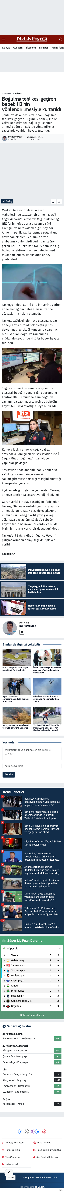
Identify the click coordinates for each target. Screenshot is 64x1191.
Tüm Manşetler (12, 1157)
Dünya (6, 47)
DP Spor (43, 47)
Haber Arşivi (12, 1164)
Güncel (18, 93)
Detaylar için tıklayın (32, 1015)
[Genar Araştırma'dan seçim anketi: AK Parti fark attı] (17, 657)
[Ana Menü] (3, 39)
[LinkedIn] (37, 1131)
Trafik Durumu (12, 1150)
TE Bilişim (40, 1186)
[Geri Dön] (8, 1173)
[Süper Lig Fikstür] (60, 1026)
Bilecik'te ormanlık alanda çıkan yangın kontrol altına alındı (46, 699)
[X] (26, 1131)
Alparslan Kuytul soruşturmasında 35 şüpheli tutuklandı (16, 699)
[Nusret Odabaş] (10, 627)
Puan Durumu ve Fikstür (49, 1150)
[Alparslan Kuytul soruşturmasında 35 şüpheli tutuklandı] (17, 686)
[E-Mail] (21, 632)
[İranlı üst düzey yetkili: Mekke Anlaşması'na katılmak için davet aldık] (47, 657)
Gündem (17, 47)
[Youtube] (43, 1131)
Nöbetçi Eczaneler (15, 1142)
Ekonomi (31, 47)
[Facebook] (20, 1131)
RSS (12, 1177)
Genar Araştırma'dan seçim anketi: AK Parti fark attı (15, 668)
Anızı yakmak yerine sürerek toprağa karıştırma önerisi (16, 726)
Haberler (6, 93)
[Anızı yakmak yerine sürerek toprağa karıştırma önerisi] (17, 715)
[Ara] (60, 39)
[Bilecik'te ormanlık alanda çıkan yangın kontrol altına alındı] (47, 686)
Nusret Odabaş (27, 625)
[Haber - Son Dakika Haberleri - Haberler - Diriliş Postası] (31, 39)
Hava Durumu (44, 1142)
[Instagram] (32, 1131)
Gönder (9, 774)
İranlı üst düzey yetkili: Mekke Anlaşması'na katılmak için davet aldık (47, 670)
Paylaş (9, 201)
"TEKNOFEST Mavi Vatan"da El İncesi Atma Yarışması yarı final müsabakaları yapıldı (47, 728)
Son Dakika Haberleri (47, 1157)
